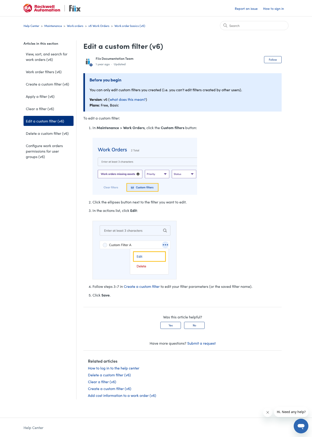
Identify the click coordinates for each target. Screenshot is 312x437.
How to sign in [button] (273, 8)
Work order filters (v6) (44, 71)
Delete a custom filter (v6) (47, 133)
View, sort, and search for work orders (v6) (46, 56)
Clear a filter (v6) (40, 108)
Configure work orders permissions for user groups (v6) (44, 151)
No (194, 325)
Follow (273, 59)
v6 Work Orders (98, 25)
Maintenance (53, 25)
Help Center (31, 25)
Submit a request (201, 343)
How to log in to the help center (113, 367)
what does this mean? (128, 99)
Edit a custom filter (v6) (45, 120)
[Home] (52, 8)
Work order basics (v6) (129, 25)
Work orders (75, 25)
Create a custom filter (142, 286)
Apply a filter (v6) (40, 96)
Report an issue (246, 8)
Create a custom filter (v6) (47, 83)
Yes (171, 325)
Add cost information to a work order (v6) (122, 395)
